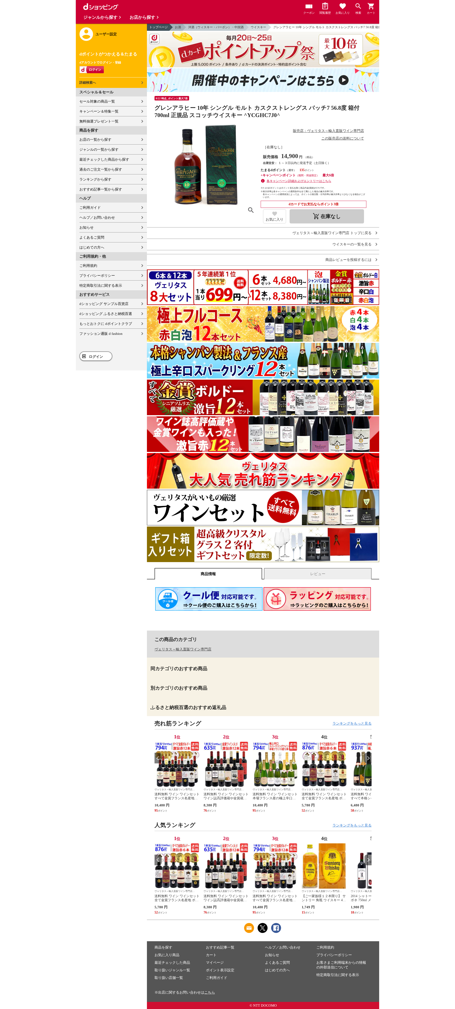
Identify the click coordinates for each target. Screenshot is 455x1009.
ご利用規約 (88, 266)
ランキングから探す (95, 179)
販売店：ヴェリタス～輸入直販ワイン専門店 (328, 131)
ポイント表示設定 (220, 970)
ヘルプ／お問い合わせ (97, 217)
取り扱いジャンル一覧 (172, 970)
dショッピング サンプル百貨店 (103, 304)
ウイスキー (258, 27)
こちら (209, 992)
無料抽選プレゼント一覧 (98, 121)
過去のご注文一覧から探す (100, 169)
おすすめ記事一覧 (220, 947)
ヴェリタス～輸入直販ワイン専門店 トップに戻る (332, 233)
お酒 (178, 27)
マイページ (215, 962)
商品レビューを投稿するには (348, 260)
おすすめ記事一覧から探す (100, 189)
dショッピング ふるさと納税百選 (105, 314)
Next (368, 758)
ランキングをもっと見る (352, 723)
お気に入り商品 (167, 955)
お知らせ (86, 227)
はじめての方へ (91, 247)
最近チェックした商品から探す (104, 159)
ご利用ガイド (90, 207)
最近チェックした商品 (172, 962)
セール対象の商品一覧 (97, 101)
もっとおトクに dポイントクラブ (105, 324)
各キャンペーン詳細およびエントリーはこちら (299, 181)
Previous (158, 758)
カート (211, 955)
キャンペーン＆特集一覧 (98, 111)
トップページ (158, 27)
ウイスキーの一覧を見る (352, 244)
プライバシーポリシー (97, 275)
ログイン (96, 357)
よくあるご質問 (91, 237)
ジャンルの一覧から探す (98, 149)
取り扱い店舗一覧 (169, 978)
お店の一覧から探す (95, 139)
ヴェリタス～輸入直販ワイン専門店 (183, 649)
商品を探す (163, 947)
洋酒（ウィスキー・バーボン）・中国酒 (216, 27)
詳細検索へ (87, 82)
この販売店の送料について (342, 138)
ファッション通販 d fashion (101, 334)
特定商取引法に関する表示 (100, 285)
